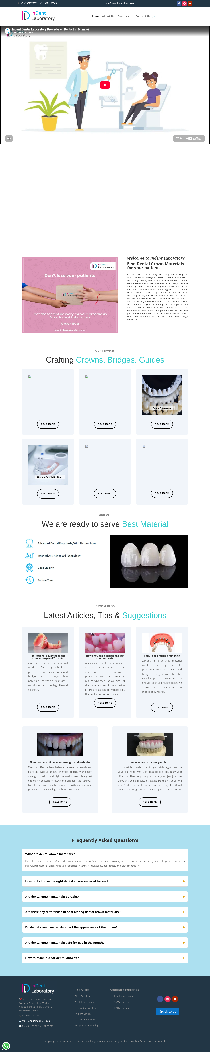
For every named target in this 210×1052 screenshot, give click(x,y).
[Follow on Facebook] (179, 3)
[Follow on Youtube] (190, 3)
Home (95, 16)
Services (123, 16)
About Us (108, 16)
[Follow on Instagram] (184, 3)
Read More (48, 424)
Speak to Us (167, 1011)
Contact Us (142, 16)
